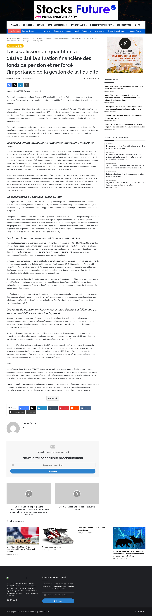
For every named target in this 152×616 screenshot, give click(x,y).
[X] (14, 85)
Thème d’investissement (101, 25)
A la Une (14, 25)
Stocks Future (124, 25)
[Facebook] (9, 85)
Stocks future (13, 78)
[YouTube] (13, 600)
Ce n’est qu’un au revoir (51, 547)
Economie (27, 25)
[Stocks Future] (76, 10)
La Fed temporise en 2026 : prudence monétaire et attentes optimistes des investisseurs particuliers (128, 553)
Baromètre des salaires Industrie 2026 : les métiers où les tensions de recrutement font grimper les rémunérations (122, 97)
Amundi (53, 398)
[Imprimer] (26, 85)
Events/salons (78, 25)
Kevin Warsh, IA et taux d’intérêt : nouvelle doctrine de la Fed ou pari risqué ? (21, 549)
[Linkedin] (20, 85)
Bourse (40, 25)
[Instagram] (16, 600)
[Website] (23, 427)
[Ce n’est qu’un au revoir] (58, 536)
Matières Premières (57, 25)
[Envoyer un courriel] (19, 78)
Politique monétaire (22, 38)
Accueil (11, 38)
